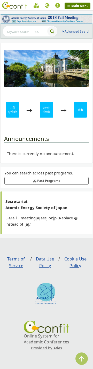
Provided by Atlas (46, 347)
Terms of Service (16, 262)
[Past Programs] (36, 6)
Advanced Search (77, 31)
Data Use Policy (45, 262)
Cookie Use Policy (75, 262)
